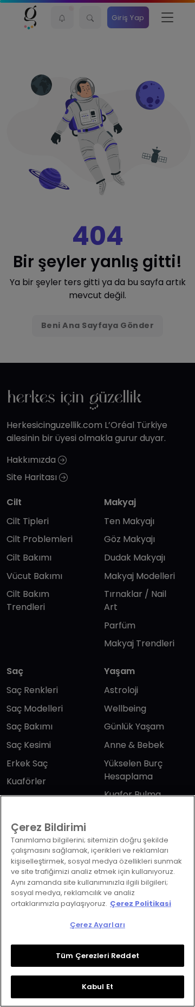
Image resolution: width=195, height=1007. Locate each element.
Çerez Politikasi (140, 903)
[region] (97, 901)
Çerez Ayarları (97, 925)
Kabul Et (97, 986)
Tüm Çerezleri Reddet (97, 956)
